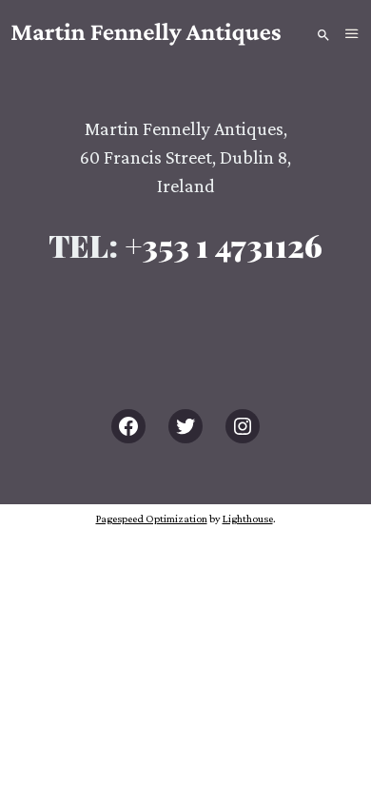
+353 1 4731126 (223, 245)
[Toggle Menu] (352, 34)
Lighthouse (248, 518)
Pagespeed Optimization (151, 518)
